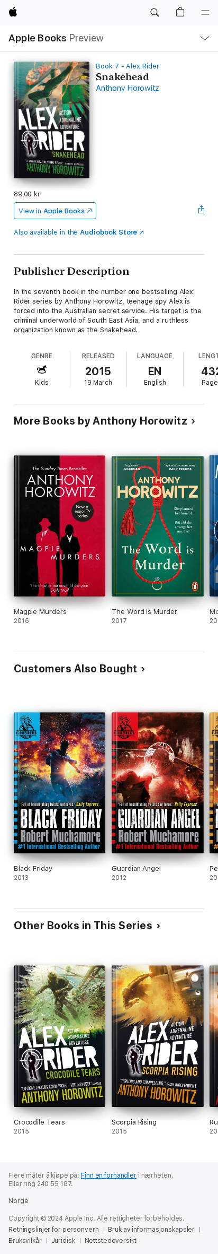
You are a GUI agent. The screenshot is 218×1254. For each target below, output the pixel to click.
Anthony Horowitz (127, 88)
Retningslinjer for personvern (53, 1229)
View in (52, 211)
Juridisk (63, 1240)
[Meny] (205, 12)
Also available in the (76, 232)
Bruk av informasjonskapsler (151, 1229)
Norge (18, 1201)
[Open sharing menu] (201, 210)
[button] (154, 12)
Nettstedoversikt (111, 1240)
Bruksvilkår (25, 1240)
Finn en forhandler (109, 1175)
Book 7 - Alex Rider (127, 66)
